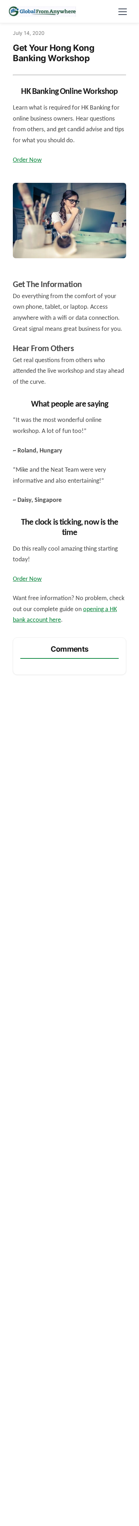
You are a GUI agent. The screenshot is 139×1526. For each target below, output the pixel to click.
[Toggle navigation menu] (122, 11)
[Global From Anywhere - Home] (42, 11)
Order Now (27, 160)
